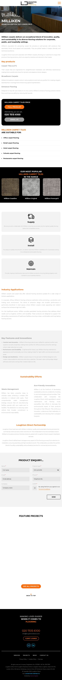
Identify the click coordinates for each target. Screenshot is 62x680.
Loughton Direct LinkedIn (33, 645)
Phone (35, 475)
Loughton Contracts (32, 673)
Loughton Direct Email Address (29, 645)
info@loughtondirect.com (31, 634)
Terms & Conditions (44, 489)
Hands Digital (34, 676)
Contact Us (44, 655)
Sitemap (40, 659)
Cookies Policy (32, 659)
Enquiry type (36, 466)
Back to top (31, 595)
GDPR (34, 484)
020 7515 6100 (12, 114)
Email (3, 475)
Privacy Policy (23, 659)
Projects (26, 655)
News (35, 655)
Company (4, 484)
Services (17, 655)
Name (3, 466)
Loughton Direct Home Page (31, 4)
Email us (14, 119)
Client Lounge (31, 638)
